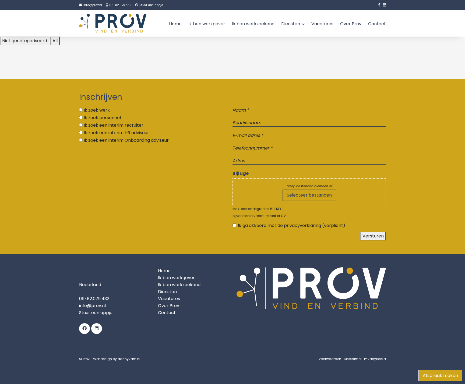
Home (175, 24)
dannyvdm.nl (129, 359)
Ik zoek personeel (102, 118)
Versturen (373, 236)
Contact (377, 24)
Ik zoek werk (97, 110)
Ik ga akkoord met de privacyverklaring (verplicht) (291, 225)
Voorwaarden (330, 359)
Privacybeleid (375, 359)
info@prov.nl (92, 306)
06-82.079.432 (94, 299)
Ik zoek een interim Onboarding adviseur (126, 140)
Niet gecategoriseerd (24, 41)
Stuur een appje (95, 313)
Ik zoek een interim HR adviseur (116, 133)
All (55, 41)
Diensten (290, 24)
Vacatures (322, 24)
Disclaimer (352, 359)
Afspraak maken (440, 375)
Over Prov (350, 24)
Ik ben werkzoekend (253, 24)
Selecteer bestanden (309, 195)
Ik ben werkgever (206, 24)
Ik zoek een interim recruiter (113, 125)
